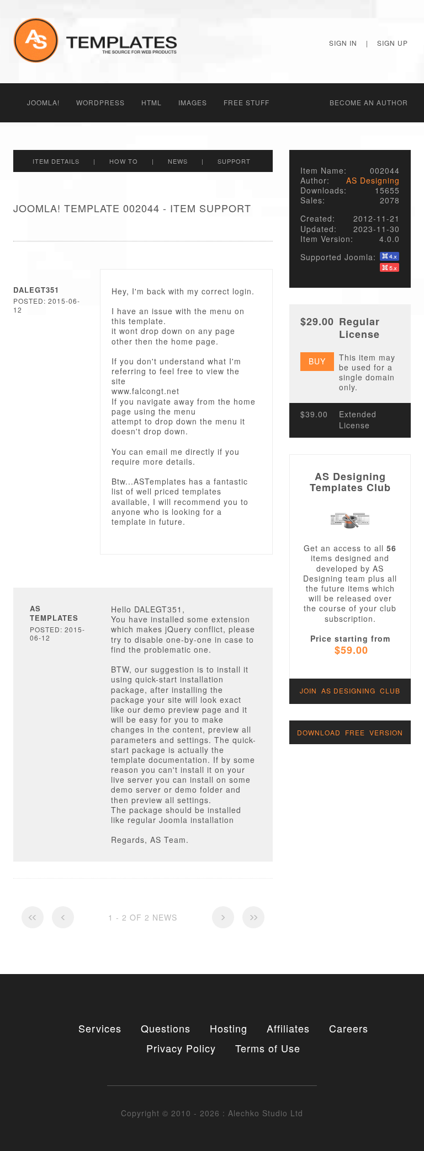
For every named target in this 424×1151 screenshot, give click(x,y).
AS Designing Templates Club (350, 481)
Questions (165, 1028)
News (178, 161)
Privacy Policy (181, 1048)
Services (99, 1028)
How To (123, 161)
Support (234, 161)
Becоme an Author (369, 102)
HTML (151, 102)
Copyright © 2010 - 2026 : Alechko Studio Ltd (212, 1112)
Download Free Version (350, 732)
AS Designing (373, 180)
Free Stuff (246, 102)
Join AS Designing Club (350, 690)
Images (192, 102)
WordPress (100, 102)
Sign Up (392, 42)
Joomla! (43, 102)
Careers (348, 1028)
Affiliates (288, 1028)
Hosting (228, 1028)
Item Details (56, 161)
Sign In (343, 42)
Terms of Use (267, 1048)
